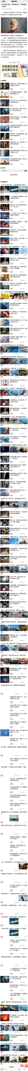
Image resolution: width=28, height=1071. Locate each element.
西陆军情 (14, 1)
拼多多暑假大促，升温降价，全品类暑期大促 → (12, 35)
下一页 (18, 62)
